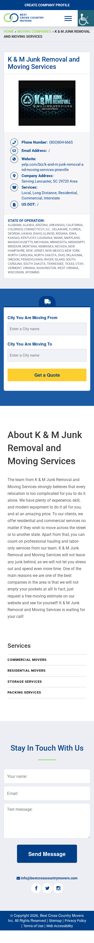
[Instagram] (58, 889)
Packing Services (24, 692)
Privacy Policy (75, 921)
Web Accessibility (59, 926)
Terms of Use (33, 926)
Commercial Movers (27, 660)
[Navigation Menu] (68, 18)
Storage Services (25, 681)
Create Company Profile (47, 5)
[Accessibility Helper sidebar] (86, 18)
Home (9, 31)
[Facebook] (36, 889)
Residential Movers (27, 670)
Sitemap (55, 921)
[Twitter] (47, 889)
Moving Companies (34, 31)
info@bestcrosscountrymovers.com (49, 878)
